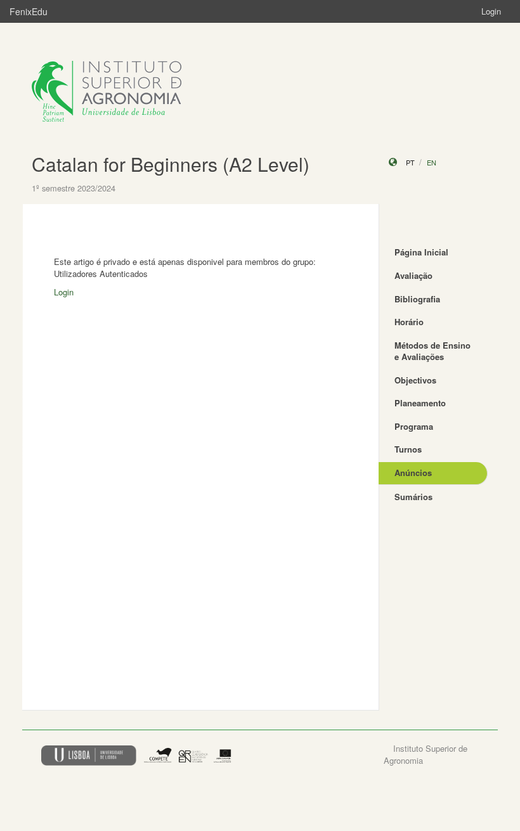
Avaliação (413, 275)
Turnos (408, 449)
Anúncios (413, 473)
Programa (413, 426)
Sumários (413, 497)
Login (491, 11)
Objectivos (415, 380)
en (431, 162)
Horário (409, 322)
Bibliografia (417, 299)
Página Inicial (421, 252)
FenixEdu (29, 11)
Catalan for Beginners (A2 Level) (170, 163)
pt (410, 162)
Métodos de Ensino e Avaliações (432, 351)
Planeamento (420, 403)
